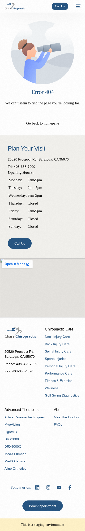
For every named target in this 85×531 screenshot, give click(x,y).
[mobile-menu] (77, 6)
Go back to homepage (42, 123)
